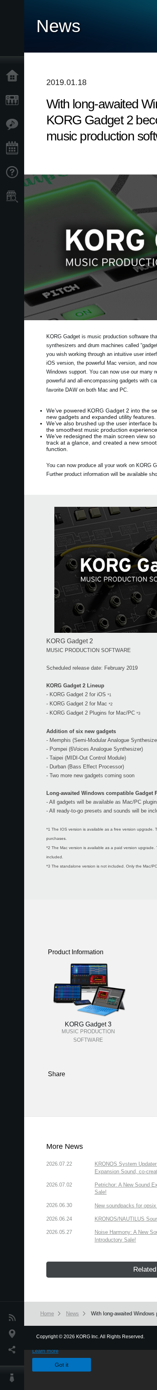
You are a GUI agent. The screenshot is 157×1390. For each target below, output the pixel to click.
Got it (61, 1365)
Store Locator (14, 197)
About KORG (14, 1378)
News (14, 1318)
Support (14, 173)
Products (14, 100)
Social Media (14, 1350)
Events (14, 148)
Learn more (45, 1351)
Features (14, 124)
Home (14, 76)
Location (14, 1334)
